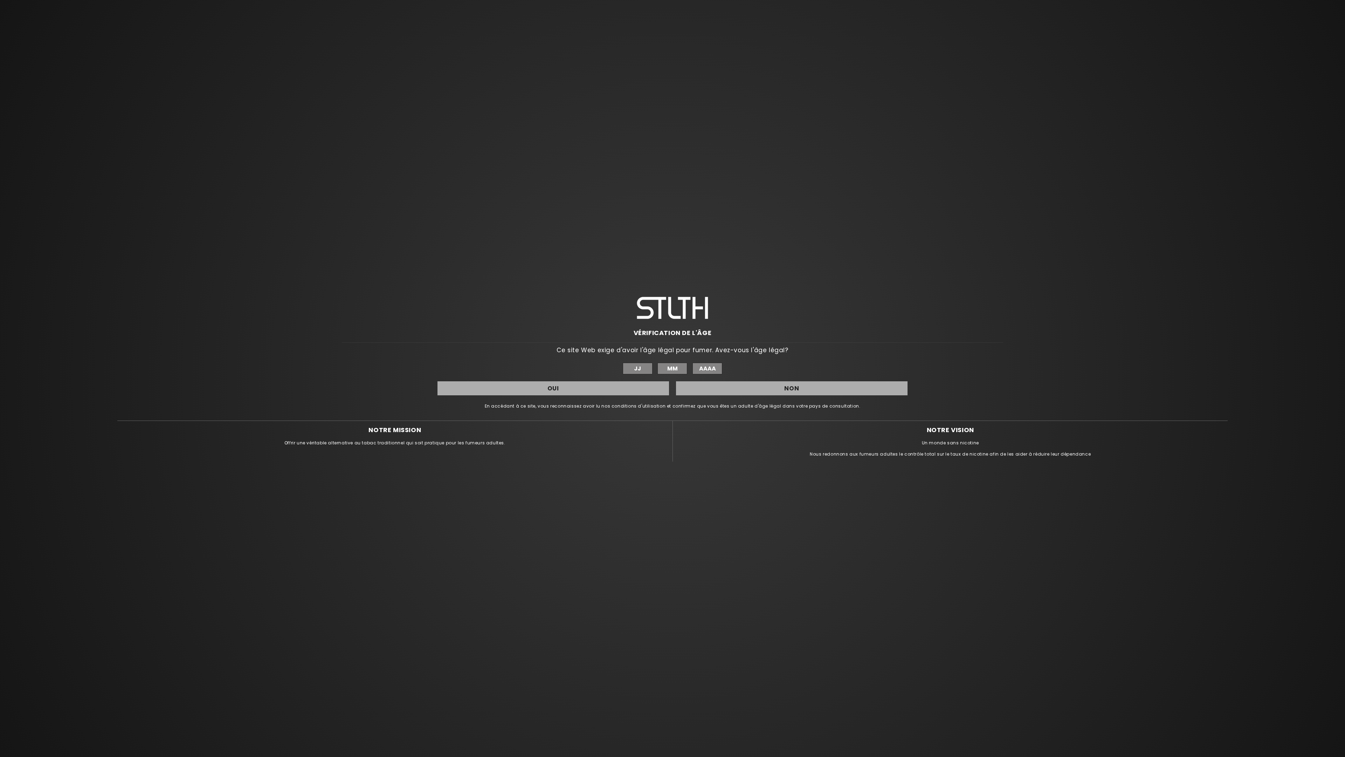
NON (791, 388)
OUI (553, 388)
